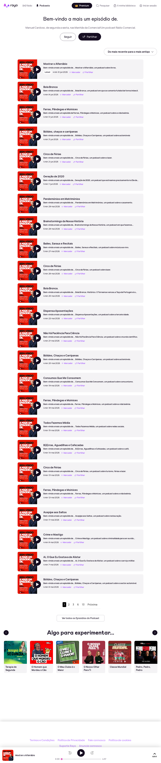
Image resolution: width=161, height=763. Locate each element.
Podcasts (45, 5)
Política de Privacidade (71, 740)
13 (83, 604)
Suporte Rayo (67, 746)
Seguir (68, 37)
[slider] (62, 759)
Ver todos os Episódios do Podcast (80, 618)
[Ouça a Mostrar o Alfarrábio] (81, 753)
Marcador (76, 72)
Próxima (92, 604)
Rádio (29, 5)
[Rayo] (80, 732)
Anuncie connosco (90, 746)
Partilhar (92, 37)
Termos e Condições (42, 740)
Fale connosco (96, 740)
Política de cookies (120, 740)
